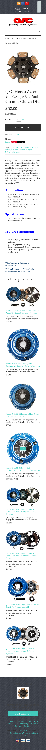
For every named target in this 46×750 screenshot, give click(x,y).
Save (14, 142)
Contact (27, 726)
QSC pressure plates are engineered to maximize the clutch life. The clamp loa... (23, 370)
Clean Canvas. (15, 733)
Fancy (7, 142)
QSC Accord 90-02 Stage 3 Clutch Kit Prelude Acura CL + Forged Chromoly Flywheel (21, 651)
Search (39, 7)
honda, (22, 150)
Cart (21, 11)
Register (18, 9)
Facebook (23, 3)
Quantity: (9, 119)
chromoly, (34, 147)
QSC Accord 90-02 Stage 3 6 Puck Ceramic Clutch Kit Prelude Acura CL (23, 606)
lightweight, (10, 152)
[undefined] (23, 67)
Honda (16, 134)
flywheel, (15, 150)
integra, (29, 150)
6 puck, (13, 147)
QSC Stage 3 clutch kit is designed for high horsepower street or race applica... (23, 317)
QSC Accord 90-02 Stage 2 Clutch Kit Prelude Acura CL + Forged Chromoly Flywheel (21, 511)
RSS (19, 3)
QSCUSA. (24, 731)
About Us (21, 721)
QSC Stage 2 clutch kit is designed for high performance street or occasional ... (22, 519)
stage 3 (18, 152)
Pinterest (27, 3)
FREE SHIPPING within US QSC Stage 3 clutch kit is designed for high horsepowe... (21, 613)
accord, (19, 147)
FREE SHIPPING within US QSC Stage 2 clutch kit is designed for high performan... (21, 564)
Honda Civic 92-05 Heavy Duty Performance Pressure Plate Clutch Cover (23, 469)
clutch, (8, 150)
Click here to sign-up (23, 713)
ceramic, (26, 147)
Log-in (25, 9)
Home (7, 38)
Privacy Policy (22, 724)
